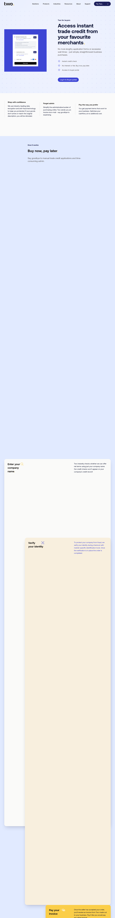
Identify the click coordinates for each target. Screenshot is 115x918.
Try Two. (99, 4)
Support (87, 4)
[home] (9, 4)
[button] (35, 4)
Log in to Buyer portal (68, 80)
